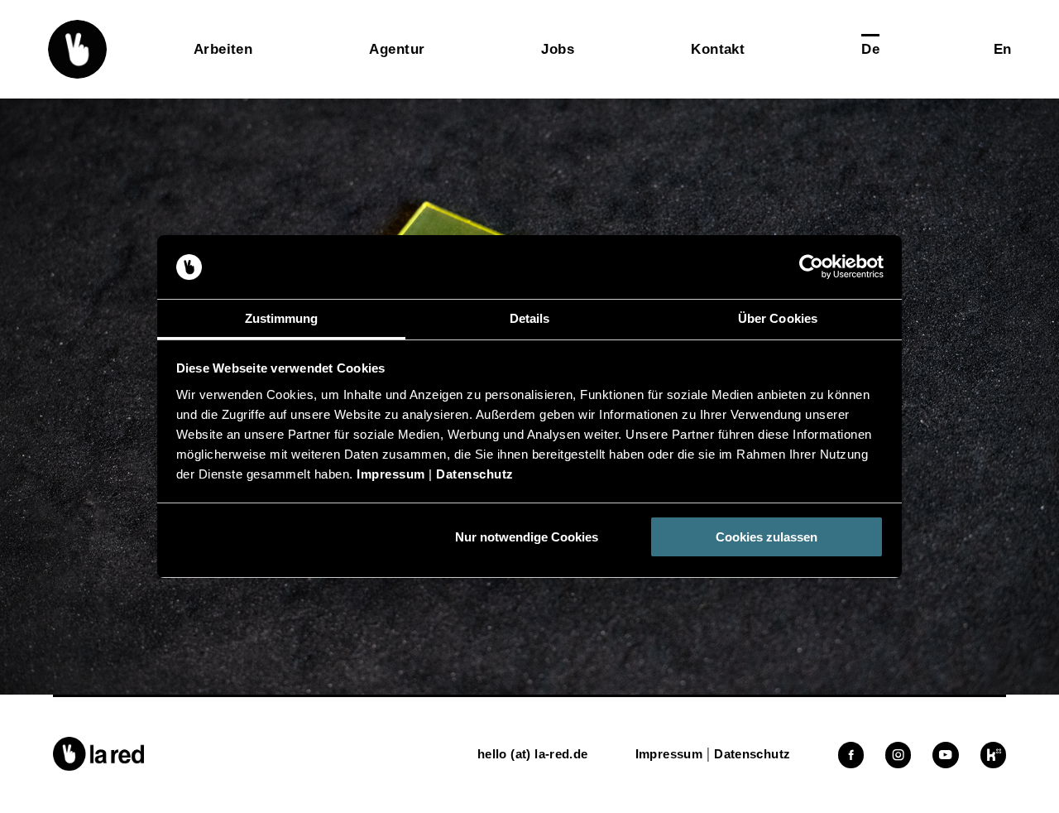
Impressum (391, 474)
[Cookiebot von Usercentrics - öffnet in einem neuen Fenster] (811, 267)
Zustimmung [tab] (282, 318)
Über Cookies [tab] (777, 318)
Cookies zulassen (766, 537)
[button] (77, 49)
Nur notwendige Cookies (526, 537)
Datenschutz (475, 474)
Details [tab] (530, 318)
